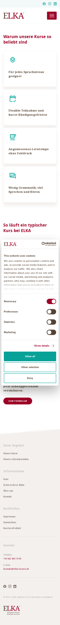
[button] (52, 16)
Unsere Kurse (10, 453)
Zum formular (17, 401)
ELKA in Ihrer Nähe (13, 485)
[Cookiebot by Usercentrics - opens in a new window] (42, 244)
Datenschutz (9, 522)
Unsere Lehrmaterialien (16, 459)
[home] (21, 16)
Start (5, 479)
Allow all (30, 356)
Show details (41, 345)
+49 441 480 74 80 (12, 558)
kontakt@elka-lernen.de (16, 569)
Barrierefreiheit (12, 528)
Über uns (8, 491)
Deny (30, 378)
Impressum (9, 516)
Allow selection (30, 367)
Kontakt (7, 496)
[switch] (51, 311)
